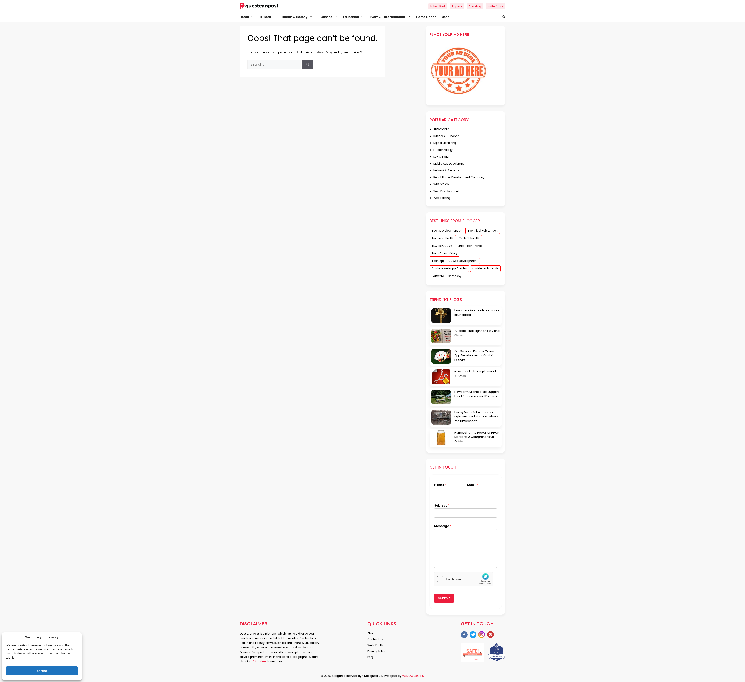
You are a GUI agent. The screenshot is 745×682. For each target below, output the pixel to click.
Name (440, 485)
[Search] (307, 64)
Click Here (259, 661)
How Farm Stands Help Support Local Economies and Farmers (476, 394)
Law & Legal (441, 157)
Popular (457, 6)
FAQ (370, 657)
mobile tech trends (485, 268)
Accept (42, 671)
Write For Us (375, 645)
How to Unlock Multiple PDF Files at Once (476, 373)
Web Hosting (441, 198)
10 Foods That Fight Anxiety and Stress (477, 333)
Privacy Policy (376, 651)
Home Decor (426, 17)
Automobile (441, 129)
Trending (475, 6)
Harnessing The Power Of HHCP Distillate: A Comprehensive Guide (476, 436)
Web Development (446, 191)
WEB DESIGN (441, 184)
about (371, 633)
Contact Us (375, 639)
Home (244, 17)
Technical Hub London (483, 231)
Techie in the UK (443, 238)
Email (472, 485)
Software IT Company (446, 276)
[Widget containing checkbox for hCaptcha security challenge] (463, 579)
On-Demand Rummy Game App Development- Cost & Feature (474, 355)
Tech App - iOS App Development (455, 261)
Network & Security (446, 170)
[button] (501, 17)
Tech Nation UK (469, 238)
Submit (444, 598)
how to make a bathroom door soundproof (476, 312)
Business (325, 17)
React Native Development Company (458, 177)
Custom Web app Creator (449, 268)
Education (351, 17)
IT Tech (265, 17)
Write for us (495, 6)
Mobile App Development (450, 164)
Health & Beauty (295, 17)
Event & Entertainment (387, 17)
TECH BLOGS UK (442, 246)
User (445, 17)
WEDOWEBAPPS (413, 676)
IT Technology (443, 150)
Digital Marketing (444, 143)
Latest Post (437, 6)
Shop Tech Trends (470, 246)
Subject (441, 506)
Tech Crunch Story (444, 253)
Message (442, 526)
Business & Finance (446, 136)
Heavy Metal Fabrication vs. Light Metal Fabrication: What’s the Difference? (476, 416)
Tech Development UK (447, 231)
